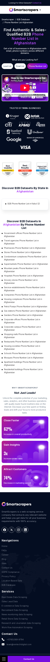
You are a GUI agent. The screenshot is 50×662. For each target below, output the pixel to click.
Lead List (7, 66)
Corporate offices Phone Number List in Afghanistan (22, 321)
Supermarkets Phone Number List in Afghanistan (26, 264)
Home (4, 546)
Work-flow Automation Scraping (17, 627)
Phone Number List (37, 66)
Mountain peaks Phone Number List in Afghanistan (21, 270)
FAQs (4, 550)
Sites (4, 563)
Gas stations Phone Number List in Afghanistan (25, 311)
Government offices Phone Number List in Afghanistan (23, 234)
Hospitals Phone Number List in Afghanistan (23, 275)
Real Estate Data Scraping (14, 597)
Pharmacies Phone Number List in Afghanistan (25, 248)
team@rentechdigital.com (19, 644)
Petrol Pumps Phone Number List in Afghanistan (25, 306)
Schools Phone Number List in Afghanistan (23, 353)
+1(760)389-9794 (15, 639)
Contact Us (36, 3)
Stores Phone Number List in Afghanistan (22, 252)
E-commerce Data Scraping (15, 606)
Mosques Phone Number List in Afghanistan (24, 357)
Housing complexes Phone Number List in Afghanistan (23, 300)
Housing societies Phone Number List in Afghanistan (22, 347)
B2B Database (23, 19)
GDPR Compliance (11, 572)
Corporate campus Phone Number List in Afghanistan (22, 328)
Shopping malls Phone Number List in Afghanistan (21, 335)
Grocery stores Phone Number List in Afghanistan (21, 281)
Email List (20, 66)
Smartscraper (8, 19)
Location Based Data (12, 580)
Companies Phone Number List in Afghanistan (24, 295)
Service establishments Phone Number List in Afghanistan (24, 289)
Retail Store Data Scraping (15, 619)
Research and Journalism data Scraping (21, 623)
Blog (4, 559)
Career (5, 555)
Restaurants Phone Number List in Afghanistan (25, 341)
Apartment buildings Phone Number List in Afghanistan (23, 363)
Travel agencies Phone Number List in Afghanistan (21, 242)
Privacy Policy (9, 576)
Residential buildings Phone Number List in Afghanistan (23, 371)
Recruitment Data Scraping (15, 610)
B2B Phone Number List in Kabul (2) (24, 203)
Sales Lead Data (10, 601)
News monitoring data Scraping (17, 614)
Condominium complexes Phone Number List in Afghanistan (25, 258)
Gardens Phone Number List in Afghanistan (23, 315)
